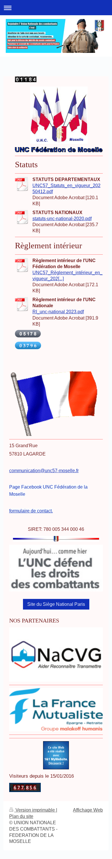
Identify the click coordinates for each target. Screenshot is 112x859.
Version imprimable (35, 810)
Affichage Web (88, 810)
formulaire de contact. (31, 510)
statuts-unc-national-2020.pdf (62, 218)
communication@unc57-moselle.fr (44, 470)
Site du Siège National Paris (56, 604)
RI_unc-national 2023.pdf (58, 311)
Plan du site (21, 816)
